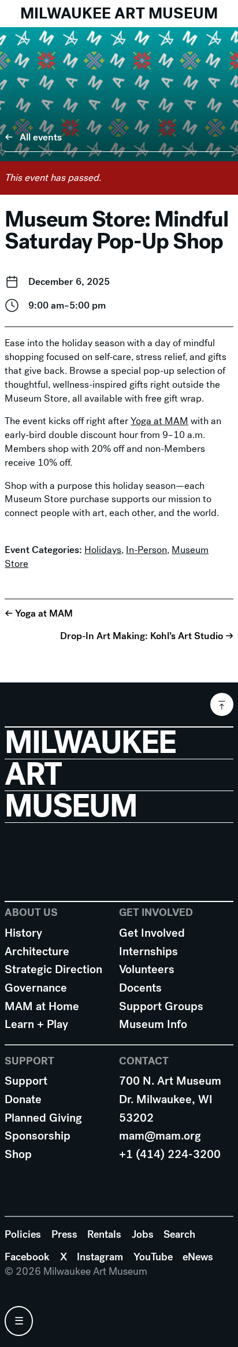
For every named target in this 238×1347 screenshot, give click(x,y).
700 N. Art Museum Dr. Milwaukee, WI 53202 (170, 1099)
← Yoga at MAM (39, 612)
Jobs (143, 1234)
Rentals (104, 1234)
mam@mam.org (160, 1136)
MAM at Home (42, 1006)
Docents (140, 988)
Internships (148, 951)
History (23, 933)
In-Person (146, 549)
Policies (23, 1234)
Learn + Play (36, 1024)
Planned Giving (43, 1118)
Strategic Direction (53, 969)
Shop (18, 1154)
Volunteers (146, 969)
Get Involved (152, 933)
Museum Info (153, 1024)
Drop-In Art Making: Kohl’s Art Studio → (146, 636)
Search (179, 1234)
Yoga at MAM (159, 421)
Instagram (100, 1257)
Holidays (102, 549)
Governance (36, 988)
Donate (23, 1099)
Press (64, 1234)
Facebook (27, 1257)
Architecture (37, 951)
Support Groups (161, 1006)
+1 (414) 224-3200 (170, 1154)
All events (41, 137)
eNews (198, 1257)
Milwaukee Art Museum (119, 13)
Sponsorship (37, 1136)
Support (26, 1081)
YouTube (153, 1257)
